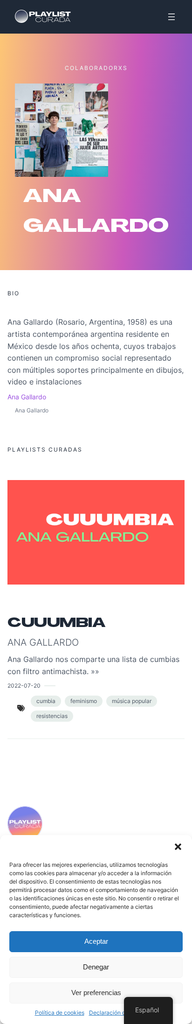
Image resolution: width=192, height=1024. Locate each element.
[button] (178, 846)
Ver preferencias (96, 992)
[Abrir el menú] (171, 16)
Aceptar (96, 941)
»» (95, 671)
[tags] (21, 708)
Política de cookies (59, 1012)
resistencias (52, 715)
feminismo (83, 700)
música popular (131, 700)
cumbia (45, 700)
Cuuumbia (56, 622)
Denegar (96, 967)
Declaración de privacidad (123, 1012)
